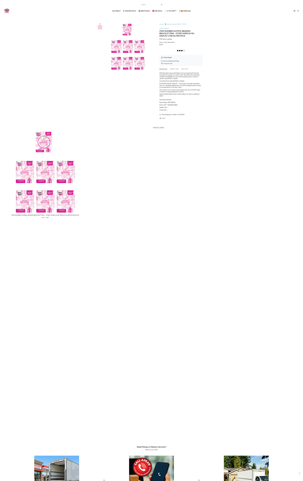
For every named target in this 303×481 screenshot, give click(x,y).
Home (161, 24)
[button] (116, 11)
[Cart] (298, 10)
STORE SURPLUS (164, 28)
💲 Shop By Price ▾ (170, 24)
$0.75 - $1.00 (182, 24)
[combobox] (150, 4)
